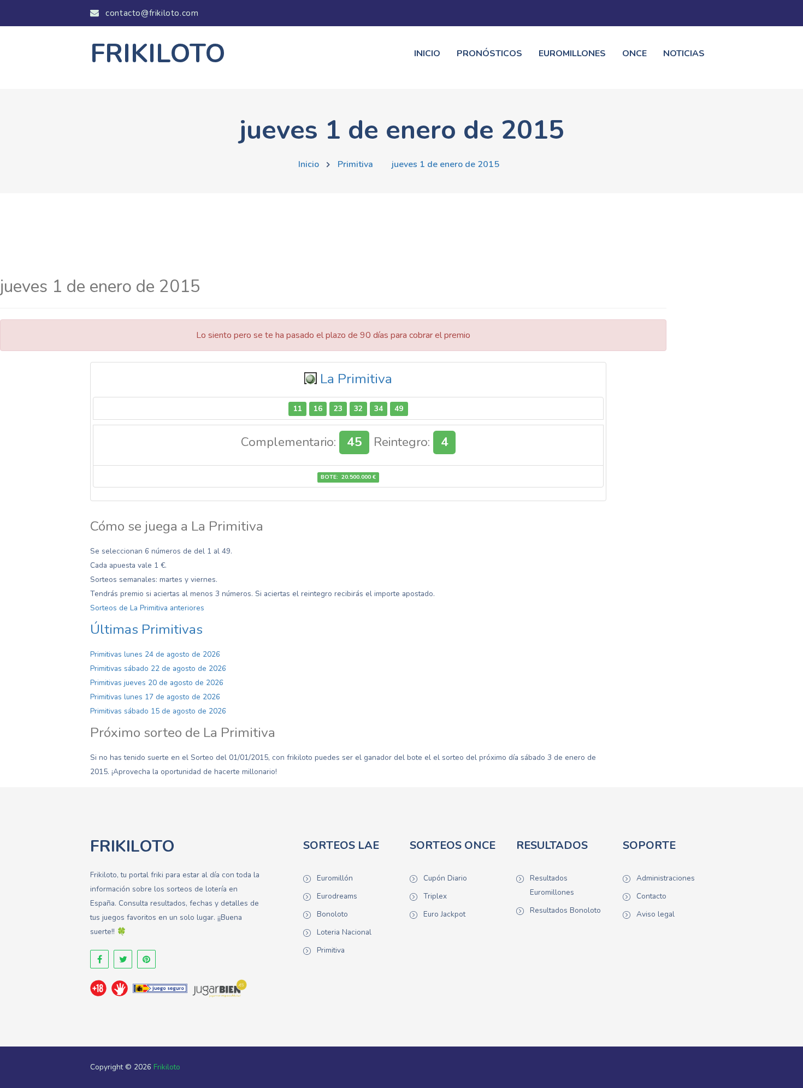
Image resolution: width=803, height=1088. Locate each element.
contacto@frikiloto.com (150, 13)
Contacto (651, 896)
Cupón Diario (445, 878)
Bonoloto (332, 914)
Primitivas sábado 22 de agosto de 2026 (158, 668)
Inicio (427, 53)
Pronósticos (489, 53)
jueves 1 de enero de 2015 (445, 164)
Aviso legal (655, 914)
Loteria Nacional (344, 932)
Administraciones (665, 878)
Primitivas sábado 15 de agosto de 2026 (158, 711)
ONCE (634, 53)
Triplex (435, 896)
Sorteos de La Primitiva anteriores (147, 608)
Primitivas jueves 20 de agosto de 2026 (156, 682)
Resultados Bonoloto (565, 910)
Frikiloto (166, 1067)
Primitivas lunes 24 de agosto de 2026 (155, 654)
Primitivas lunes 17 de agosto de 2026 (155, 697)
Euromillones (572, 53)
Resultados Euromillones (552, 885)
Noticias (684, 53)
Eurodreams (337, 896)
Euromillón (335, 878)
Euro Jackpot (444, 914)
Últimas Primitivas (146, 629)
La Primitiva (356, 379)
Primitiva (355, 164)
